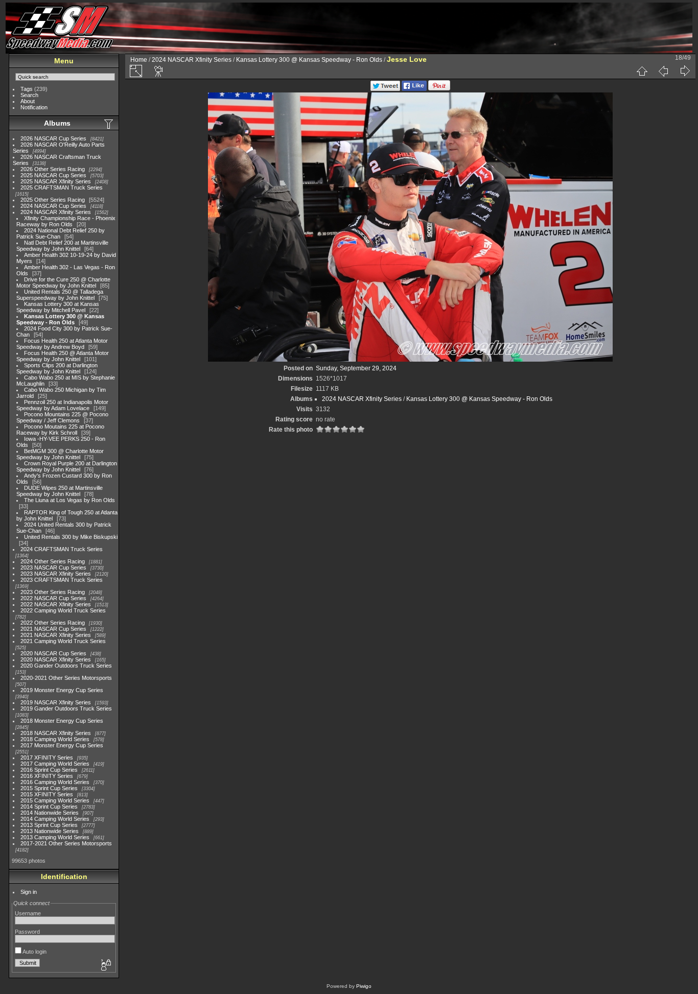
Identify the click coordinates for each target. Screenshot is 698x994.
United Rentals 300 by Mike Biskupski (71, 537)
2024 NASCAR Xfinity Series (55, 212)
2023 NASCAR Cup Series (53, 567)
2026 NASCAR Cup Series (53, 138)
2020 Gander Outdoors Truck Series (66, 665)
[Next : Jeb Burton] (684, 71)
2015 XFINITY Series (46, 794)
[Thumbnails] (642, 71)
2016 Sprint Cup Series (49, 770)
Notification (34, 107)
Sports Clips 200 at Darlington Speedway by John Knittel (57, 368)
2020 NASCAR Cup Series (53, 653)
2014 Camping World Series (54, 819)
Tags (26, 89)
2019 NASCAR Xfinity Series (55, 702)
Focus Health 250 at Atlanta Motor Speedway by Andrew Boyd (62, 344)
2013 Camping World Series (54, 837)
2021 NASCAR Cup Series (53, 629)
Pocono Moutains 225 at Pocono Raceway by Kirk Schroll (60, 429)
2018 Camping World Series (54, 739)
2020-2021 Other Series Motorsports (66, 678)
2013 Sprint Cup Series (49, 825)
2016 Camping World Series (54, 782)
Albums (57, 123)
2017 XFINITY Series (46, 757)
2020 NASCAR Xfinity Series (55, 659)
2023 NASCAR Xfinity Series (55, 574)
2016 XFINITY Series (46, 776)
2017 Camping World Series (54, 764)
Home (138, 59)
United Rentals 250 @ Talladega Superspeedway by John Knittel (59, 295)
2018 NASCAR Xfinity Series (55, 733)
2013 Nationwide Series (49, 831)
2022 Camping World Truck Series (63, 610)
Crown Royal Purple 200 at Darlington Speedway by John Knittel (66, 466)
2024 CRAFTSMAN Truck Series (61, 549)
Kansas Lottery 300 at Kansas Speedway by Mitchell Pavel (57, 307)
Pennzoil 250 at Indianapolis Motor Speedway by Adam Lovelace (62, 405)
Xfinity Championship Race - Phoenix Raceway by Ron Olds (65, 221)
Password (27, 932)
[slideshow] (159, 71)
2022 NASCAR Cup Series (53, 598)
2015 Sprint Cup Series (49, 788)
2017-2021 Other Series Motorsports (66, 843)
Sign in (28, 892)
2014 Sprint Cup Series (49, 806)
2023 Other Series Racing (52, 592)
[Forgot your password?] (105, 965)
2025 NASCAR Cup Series (53, 175)
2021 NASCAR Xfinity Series (55, 635)
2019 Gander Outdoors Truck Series (66, 708)
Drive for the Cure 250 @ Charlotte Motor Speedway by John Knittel (63, 282)
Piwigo (363, 986)
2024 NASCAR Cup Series (53, 206)
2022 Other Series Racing (52, 623)
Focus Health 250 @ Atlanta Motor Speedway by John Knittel (62, 356)
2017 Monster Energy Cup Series (61, 745)
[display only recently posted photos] (109, 123)
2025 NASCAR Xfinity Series (55, 181)
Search (29, 95)
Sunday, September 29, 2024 (356, 368)
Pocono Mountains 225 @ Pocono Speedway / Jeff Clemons (62, 417)
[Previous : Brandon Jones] (663, 71)
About (27, 101)
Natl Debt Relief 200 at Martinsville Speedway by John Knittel (62, 246)
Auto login (33, 952)
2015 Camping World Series (54, 800)
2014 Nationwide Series (49, 813)
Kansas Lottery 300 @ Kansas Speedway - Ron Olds (60, 319)
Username (28, 913)
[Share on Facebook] (414, 88)
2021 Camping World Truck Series (63, 641)
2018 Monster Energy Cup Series (61, 721)
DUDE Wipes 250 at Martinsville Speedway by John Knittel (59, 491)
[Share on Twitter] (385, 88)
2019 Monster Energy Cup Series (61, 690)
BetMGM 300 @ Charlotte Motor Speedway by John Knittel (60, 454)
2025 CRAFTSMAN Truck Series (61, 187)
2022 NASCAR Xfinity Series (55, 604)
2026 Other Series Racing (52, 169)
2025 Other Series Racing (52, 200)
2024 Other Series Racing (52, 561)
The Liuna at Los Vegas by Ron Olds (69, 500)
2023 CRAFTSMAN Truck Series (61, 580)
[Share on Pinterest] (439, 88)
